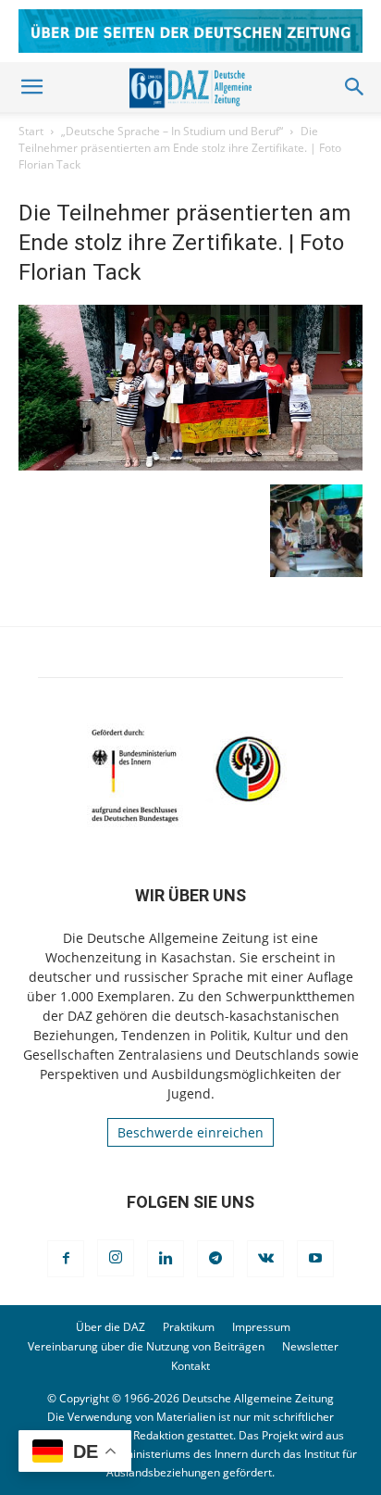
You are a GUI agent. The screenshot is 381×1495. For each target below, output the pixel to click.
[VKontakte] (265, 1258)
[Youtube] (315, 1258)
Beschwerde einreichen (190, 1132)
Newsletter (310, 1346)
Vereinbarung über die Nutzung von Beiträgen (146, 1346)
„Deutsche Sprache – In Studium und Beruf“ (172, 131)
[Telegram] (215, 1258)
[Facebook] (65, 1258)
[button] (31, 87)
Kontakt (190, 1366)
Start (30, 131)
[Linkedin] (165, 1258)
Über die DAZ (110, 1327)
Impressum (261, 1327)
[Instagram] (115, 1257)
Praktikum (189, 1327)
